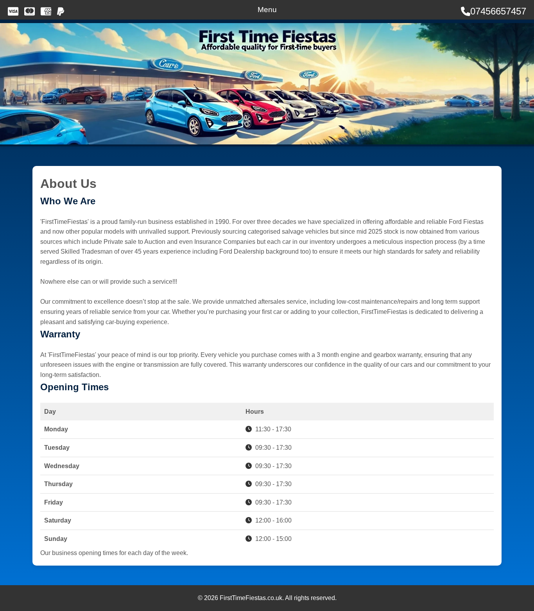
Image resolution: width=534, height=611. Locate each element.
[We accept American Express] (46, 11)
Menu (267, 9)
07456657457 (498, 11)
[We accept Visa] (13, 11)
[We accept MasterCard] (29, 11)
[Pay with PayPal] (60, 11)
